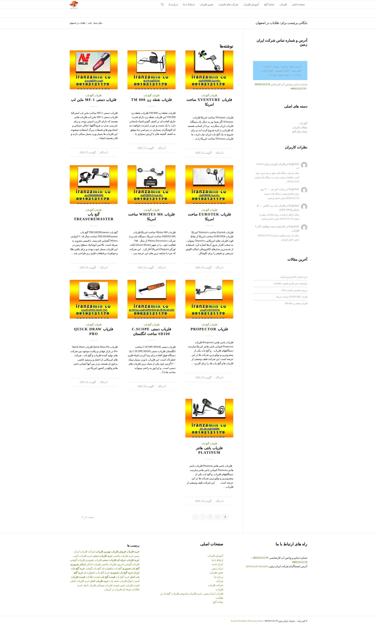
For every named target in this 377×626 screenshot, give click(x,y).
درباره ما (218, 576)
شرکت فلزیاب (215, 585)
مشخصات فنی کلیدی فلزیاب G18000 (290, 283)
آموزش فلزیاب (215, 555)
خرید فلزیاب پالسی (123, 555)
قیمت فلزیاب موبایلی (107, 585)
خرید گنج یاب (122, 576)
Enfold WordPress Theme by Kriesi (247, 621)
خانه (90, 23)
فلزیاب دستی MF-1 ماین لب (93, 100)
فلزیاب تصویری (93, 559)
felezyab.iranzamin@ (257, 566)
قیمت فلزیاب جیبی (129, 585)
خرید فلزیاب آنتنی (82, 555)
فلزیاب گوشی (77, 559)
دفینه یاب (114, 580)
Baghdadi (294, 163)
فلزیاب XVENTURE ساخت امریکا (291, 296)
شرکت (219, 580)
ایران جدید (217, 564)
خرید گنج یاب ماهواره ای (97, 572)
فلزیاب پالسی (108, 564)
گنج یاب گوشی (93, 568)
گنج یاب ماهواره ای (112, 568)
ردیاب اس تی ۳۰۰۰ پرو (273, 189)
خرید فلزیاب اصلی (80, 580)
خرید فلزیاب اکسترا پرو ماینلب (293, 276)
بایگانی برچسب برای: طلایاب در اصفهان (281, 23)
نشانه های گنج (299, 131)
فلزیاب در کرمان (113, 589)
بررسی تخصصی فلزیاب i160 (294, 290)
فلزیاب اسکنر (93, 564)
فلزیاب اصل (89, 585)
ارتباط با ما (217, 559)
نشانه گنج (218, 601)
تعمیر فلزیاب (216, 572)
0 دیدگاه (219, 153)
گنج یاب (205, 95)
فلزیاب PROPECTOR (209, 329)
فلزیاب (213, 95)
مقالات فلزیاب (299, 127)
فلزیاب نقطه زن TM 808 (151, 100)
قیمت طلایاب (93, 576)
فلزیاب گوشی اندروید (128, 564)
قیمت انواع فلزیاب (129, 580)
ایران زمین (217, 568)
